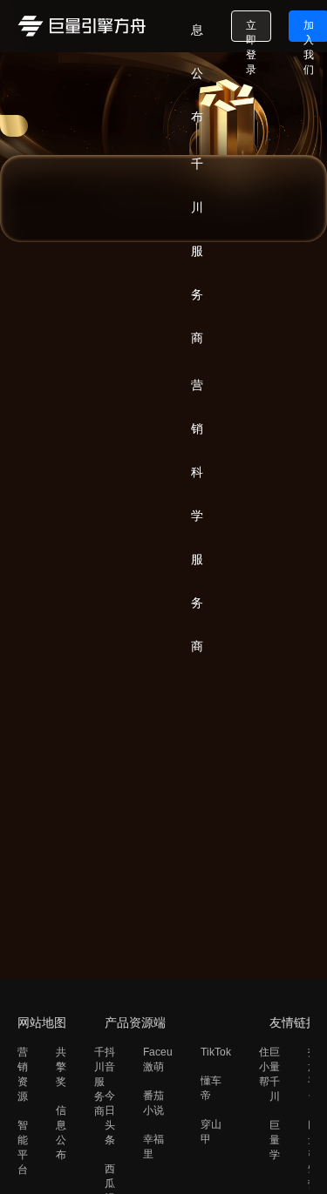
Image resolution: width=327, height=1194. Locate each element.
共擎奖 (61, 1067)
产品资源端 (135, 1022)
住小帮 (264, 1067)
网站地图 (41, 1022)
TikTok (216, 1052)
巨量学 (274, 1140)
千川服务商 (99, 1081)
